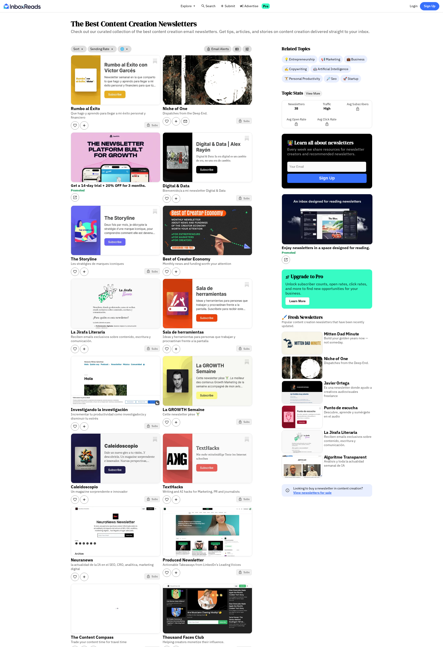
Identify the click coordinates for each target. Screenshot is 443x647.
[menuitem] (300, 59)
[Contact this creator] (185, 121)
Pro (265, 6)
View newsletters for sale (312, 492)
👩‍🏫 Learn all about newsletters (320, 142)
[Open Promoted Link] (75, 197)
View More (313, 93)
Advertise (251, 6)
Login (414, 6)
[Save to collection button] (84, 125)
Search (211, 6)
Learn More (297, 301)
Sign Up (429, 6)
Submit (230, 6)
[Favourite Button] (75, 125)
